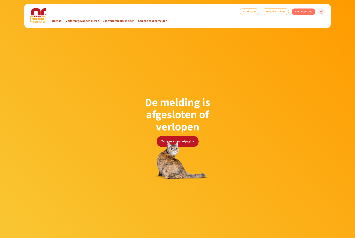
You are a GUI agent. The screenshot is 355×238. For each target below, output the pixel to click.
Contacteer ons (303, 11)
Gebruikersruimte (275, 11)
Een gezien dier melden (152, 21)
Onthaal (57, 21)
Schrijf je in (249, 11)
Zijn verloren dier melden (118, 21)
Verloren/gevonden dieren (82, 21)
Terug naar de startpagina (177, 141)
